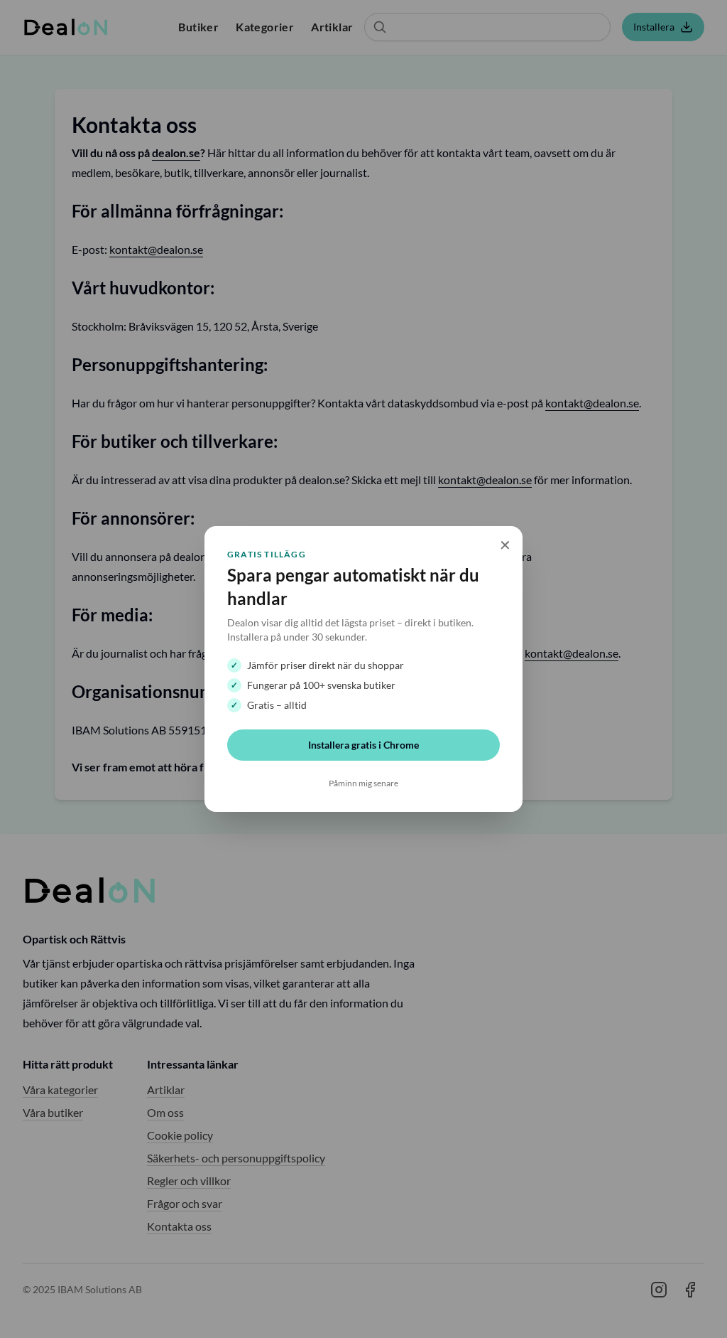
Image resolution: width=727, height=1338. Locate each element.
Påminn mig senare (363, 783)
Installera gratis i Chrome (363, 745)
